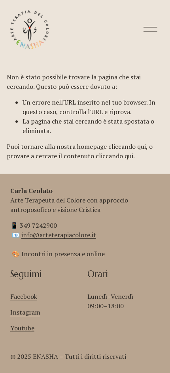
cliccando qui (127, 146)
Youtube (22, 328)
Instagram (25, 312)
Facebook (23, 296)
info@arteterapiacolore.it (58, 235)
